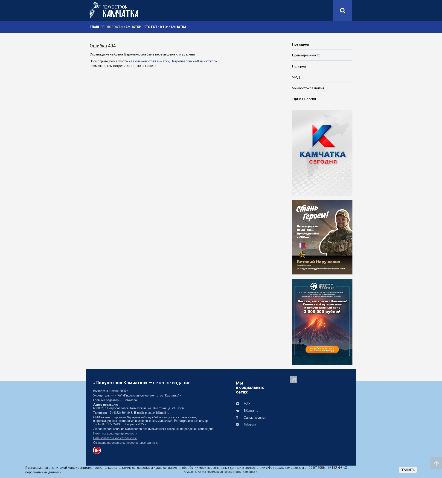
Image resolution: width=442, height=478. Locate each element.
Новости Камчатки (124, 27)
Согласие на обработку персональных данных (125, 442)
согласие (170, 467)
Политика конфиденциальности (115, 433)
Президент (300, 44)
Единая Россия (304, 99)
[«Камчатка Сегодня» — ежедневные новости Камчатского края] (322, 152)
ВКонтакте (250, 410)
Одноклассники (254, 417)
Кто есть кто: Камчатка (165, 27)
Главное (97, 27)
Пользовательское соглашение (115, 438)
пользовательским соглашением (128, 467)
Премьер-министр (306, 55)
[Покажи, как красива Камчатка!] (322, 321)
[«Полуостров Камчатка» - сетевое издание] (114, 10)
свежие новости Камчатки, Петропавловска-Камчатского (173, 61)
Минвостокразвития (308, 88)
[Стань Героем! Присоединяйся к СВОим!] (322, 237)
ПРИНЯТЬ (408, 470)
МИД (296, 77)
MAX (246, 403)
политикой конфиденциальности (76, 467)
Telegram (249, 424)
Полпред (299, 66)
